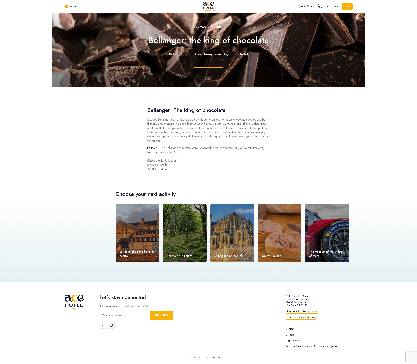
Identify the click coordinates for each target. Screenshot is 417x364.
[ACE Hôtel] (208, 6)
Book (347, 6)
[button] (404, 233)
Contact (290, 329)
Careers (290, 335)
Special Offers (306, 6)
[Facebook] (103, 325)
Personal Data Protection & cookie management (312, 346)
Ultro (224, 357)
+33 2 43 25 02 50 (297, 305)
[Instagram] (111, 325)
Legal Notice (293, 340)
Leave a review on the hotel (301, 317)
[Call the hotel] (320, 6)
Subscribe (161, 315)
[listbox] (336, 6)
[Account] (328, 6)
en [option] (334, 6)
